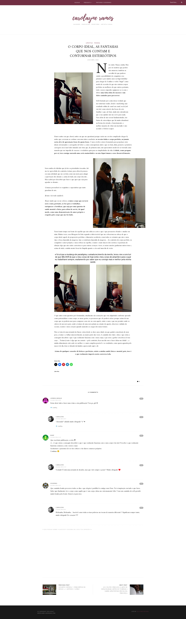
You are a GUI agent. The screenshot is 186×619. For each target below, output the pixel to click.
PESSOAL (97, 43)
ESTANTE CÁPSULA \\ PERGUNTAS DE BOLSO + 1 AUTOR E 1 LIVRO (72, 588)
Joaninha (53, 483)
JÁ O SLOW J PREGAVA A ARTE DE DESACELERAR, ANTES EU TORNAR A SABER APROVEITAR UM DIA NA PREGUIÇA (114, 590)
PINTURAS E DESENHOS (103, 2)
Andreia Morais (56, 398)
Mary (52, 435)
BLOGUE (77, 2)
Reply (141, 398)
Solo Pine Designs (142, 611)
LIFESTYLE (89, 43)
